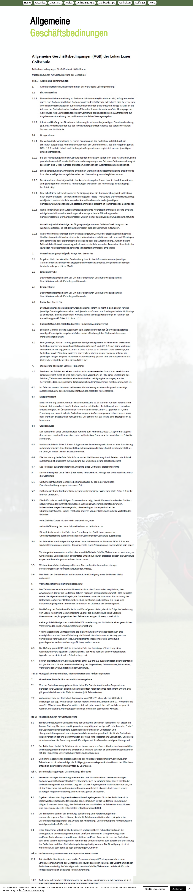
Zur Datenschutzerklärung (31, 890)
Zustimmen (177, 888)
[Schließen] (189, 889)
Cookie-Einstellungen (155, 888)
